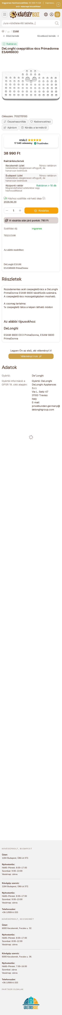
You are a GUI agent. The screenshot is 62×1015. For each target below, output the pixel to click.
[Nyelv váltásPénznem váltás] (46, 14)
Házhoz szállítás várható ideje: (26, 198)
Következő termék (46, 36)
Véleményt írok (29, 356)
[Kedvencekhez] (40, 121)
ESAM (16, 31)
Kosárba (43, 210)
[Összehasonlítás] (15, 121)
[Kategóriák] (5, 14)
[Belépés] (51, 14)
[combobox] (31, 23)
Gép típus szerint (9, 31)
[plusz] (20, 210)
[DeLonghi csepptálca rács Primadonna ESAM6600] (31, 85)
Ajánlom (12, 127)
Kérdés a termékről (36, 127)
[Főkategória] (3, 31)
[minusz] (7, 210)
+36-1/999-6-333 (10, 912)
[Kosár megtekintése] (57, 14)
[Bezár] (58, 4)
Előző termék (12, 36)
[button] (31, 142)
